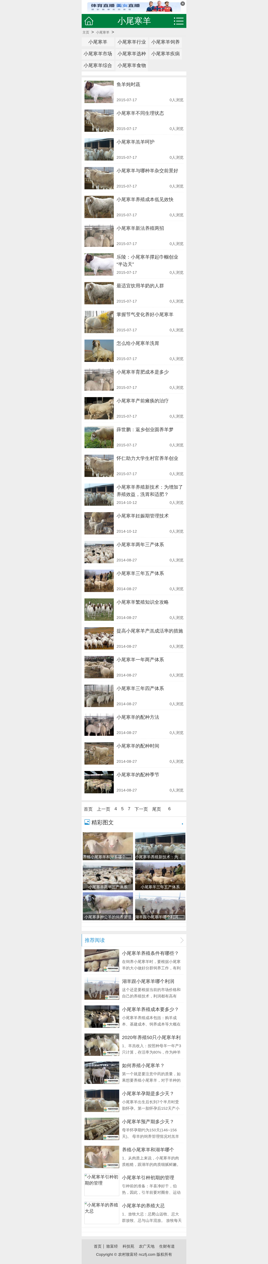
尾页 (156, 809)
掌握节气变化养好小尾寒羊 (145, 314)
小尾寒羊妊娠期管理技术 (143, 515)
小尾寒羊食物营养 (132, 70)
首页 (88, 809)
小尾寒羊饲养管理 (165, 46)
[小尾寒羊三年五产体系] (99, 581)
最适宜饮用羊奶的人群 (140, 285)
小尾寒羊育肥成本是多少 (143, 372)
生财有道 (167, 1246)
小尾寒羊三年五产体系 (140, 573)
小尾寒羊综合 (98, 65)
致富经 (112, 1246)
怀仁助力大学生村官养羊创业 (147, 458)
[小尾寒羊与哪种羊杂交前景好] (99, 178)
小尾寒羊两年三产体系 (140, 544)
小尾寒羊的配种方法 (138, 717)
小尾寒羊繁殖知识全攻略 (143, 602)
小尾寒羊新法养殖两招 (140, 228)
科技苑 (128, 1246)
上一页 (103, 809)
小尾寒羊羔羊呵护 (136, 142)
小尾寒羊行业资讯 (132, 46)
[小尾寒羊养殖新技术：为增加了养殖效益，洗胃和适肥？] (99, 494)
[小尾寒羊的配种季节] (99, 782)
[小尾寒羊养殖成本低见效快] (99, 207)
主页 (85, 32)
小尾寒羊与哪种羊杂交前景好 (147, 170)
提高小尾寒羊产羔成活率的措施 (150, 630)
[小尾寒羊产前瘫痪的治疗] (99, 408)
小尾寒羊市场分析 (98, 58)
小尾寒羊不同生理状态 (140, 113)
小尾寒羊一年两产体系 (140, 659)
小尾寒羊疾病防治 (165, 58)
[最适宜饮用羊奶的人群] (99, 293)
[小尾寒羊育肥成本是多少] (99, 379)
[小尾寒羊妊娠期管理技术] (99, 523)
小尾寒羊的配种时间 (138, 746)
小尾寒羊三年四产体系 (140, 688)
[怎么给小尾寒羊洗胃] (99, 351)
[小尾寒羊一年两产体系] (99, 667)
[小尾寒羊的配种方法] (99, 724)
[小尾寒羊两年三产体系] (99, 552)
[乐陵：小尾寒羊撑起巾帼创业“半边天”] (99, 264)
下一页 (141, 809)
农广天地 (147, 1246)
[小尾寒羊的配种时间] (99, 753)
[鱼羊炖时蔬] (99, 92)
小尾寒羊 (102, 32)
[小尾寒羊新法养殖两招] (99, 236)
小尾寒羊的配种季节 (138, 774)
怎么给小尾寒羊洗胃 (138, 343)
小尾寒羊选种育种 (132, 58)
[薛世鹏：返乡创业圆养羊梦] (99, 437)
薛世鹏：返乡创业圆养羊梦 (145, 429)
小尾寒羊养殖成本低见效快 (145, 199)
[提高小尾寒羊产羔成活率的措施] (99, 638)
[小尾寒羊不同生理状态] (99, 120)
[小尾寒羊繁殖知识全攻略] (99, 609)
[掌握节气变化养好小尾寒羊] (99, 322)
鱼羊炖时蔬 (128, 84)
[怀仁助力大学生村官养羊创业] (99, 466)
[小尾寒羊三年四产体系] (99, 696)
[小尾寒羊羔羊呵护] (99, 149)
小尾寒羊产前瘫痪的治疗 (143, 400)
